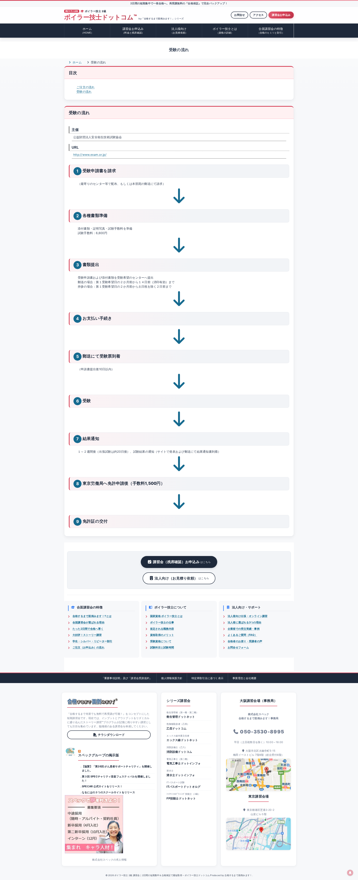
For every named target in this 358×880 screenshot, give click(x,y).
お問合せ (239, 14)
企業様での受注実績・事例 (244, 628)
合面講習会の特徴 (271, 30)
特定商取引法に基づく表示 (207, 678)
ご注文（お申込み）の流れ (88, 647)
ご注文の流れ (85, 87)
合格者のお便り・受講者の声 (245, 641)
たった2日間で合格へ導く (88, 628)
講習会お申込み (281, 14)
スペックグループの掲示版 (98, 755)
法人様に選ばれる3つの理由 (244, 622)
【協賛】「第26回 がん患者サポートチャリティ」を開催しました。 (117, 768)
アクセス (258, 14)
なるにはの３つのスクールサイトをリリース (108, 792)
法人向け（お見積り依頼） (182, 578)
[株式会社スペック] (70, 752)
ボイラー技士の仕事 (162, 622)
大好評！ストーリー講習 (87, 634)
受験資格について (160, 641)
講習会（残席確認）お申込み (182, 562)
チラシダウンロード (111, 735)
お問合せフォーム (238, 647)
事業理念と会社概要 (244, 678)
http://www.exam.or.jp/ (89, 154)
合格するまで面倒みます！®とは (92, 616)
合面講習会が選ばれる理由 (88, 622)
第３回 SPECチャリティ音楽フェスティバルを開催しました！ (116, 778)
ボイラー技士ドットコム (100, 17)
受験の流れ (84, 91)
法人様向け (179, 30)
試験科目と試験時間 (162, 647)
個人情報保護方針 (171, 678)
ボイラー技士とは (225, 30)
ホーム (87, 30)
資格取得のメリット (162, 634)
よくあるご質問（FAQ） (242, 634)
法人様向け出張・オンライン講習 (248, 616)
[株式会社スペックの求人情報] (109, 824)
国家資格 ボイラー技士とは (166, 616)
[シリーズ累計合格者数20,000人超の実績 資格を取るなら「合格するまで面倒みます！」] (92, 701)
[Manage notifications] (350, 873)
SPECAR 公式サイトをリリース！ (102, 786)
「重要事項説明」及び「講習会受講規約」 (127, 678)
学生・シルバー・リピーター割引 (92, 641)
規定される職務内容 (162, 628)
